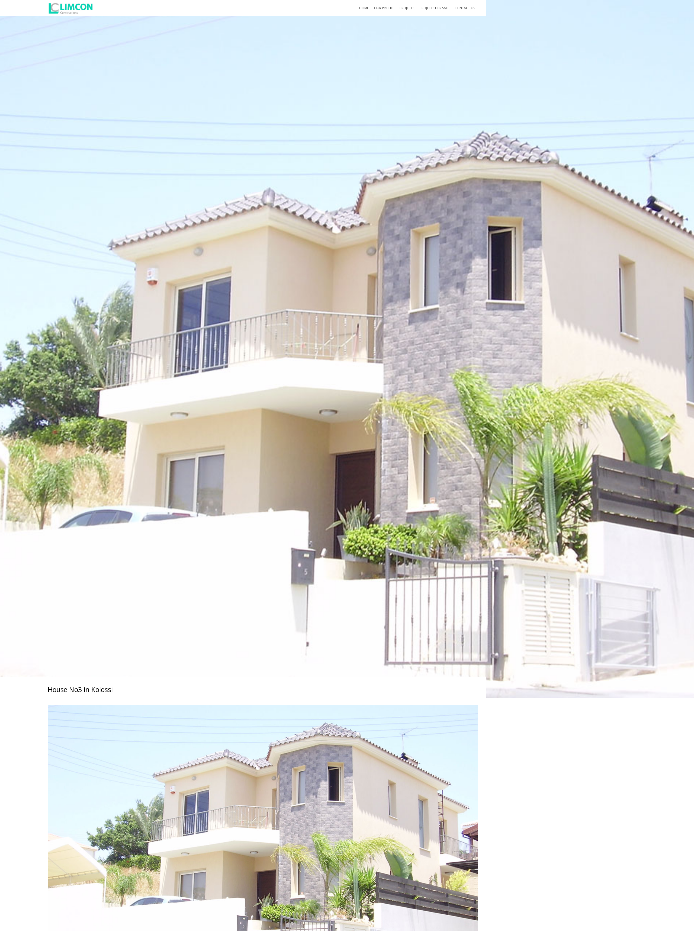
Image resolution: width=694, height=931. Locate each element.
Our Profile (384, 8)
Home (364, 8)
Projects (407, 8)
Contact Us (465, 8)
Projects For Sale (434, 8)
